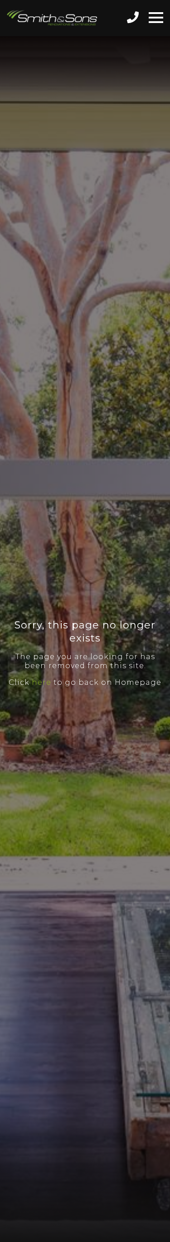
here (41, 682)
